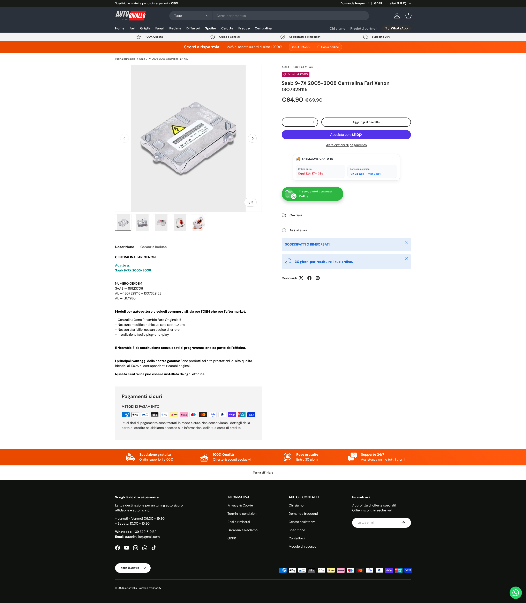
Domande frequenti (354, 3)
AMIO (285, 67)
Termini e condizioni (242, 513)
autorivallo (131, 588)
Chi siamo (337, 28)
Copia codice (330, 47)
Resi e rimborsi (238, 522)
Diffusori (193, 28)
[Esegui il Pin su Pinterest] (318, 278)
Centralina (263, 28)
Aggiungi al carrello (366, 122)
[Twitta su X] (301, 278)
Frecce (244, 28)
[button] (408, 15)
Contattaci (297, 538)
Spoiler (210, 28)
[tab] (124, 246)
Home (120, 28)
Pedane (175, 28)
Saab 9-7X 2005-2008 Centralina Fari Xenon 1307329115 (164, 59)
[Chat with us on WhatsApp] (516, 593)
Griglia (145, 28)
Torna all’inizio (263, 472)
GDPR (378, 3)
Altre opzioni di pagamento (346, 145)
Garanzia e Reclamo (242, 530)
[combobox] (269, 15)
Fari (132, 28)
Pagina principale (125, 59)
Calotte (227, 28)
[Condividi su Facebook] (309, 278)
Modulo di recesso (302, 546)
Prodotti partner (363, 28)
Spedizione (297, 530)
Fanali (159, 28)
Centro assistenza (302, 522)
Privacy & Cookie (240, 505)
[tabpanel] (188, 316)
